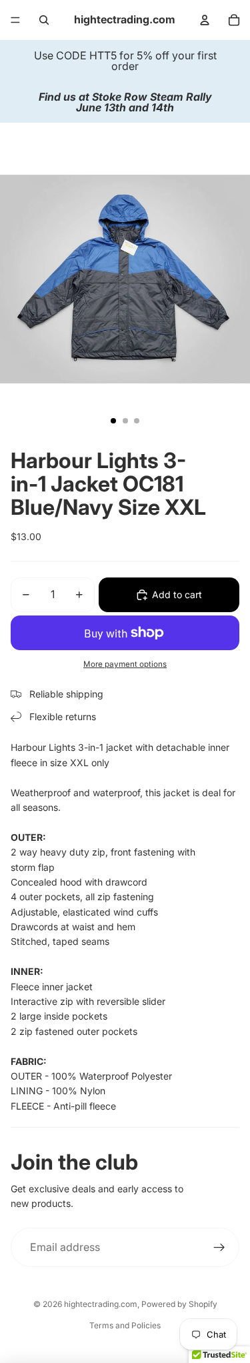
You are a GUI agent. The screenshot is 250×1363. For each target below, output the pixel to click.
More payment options (125, 664)
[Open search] (44, 20)
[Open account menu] (204, 20)
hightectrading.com (100, 1304)
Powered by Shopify (179, 1304)
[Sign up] (219, 1248)
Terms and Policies (125, 1325)
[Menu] (15, 20)
